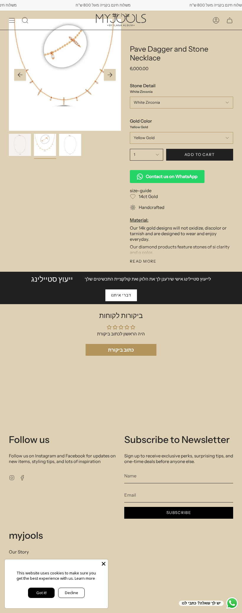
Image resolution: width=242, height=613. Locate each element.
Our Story (19, 552)
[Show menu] (12, 20)
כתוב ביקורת (121, 350)
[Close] (104, 564)
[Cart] (229, 20)
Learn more (85, 578)
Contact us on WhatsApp (171, 176)
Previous (20, 75)
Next (110, 75)
